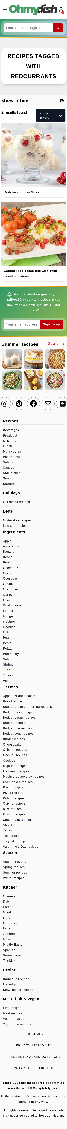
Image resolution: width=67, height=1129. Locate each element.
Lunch (7, 446)
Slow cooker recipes (18, 989)
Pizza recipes (13, 792)
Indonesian (11, 923)
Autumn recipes (14, 861)
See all (55, 343)
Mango (8, 616)
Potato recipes (14, 798)
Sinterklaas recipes (17, 819)
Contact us (22, 1068)
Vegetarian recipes (17, 1024)
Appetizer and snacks (19, 696)
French (8, 907)
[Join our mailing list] (48, 403)
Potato (8, 648)
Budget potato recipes (19, 717)
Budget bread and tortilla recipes (27, 706)
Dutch (7, 901)
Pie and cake (13, 457)
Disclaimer (33, 1034)
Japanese (10, 933)
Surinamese (12, 955)
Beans (7, 557)
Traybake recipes (16, 841)
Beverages (11, 430)
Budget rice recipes (17, 728)
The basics (11, 835)
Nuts (6, 632)
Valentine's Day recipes (20, 846)
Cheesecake (12, 744)
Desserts (9, 440)
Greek (7, 912)
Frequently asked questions (33, 1056)
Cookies (9, 760)
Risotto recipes (14, 814)
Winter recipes (14, 878)
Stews (7, 825)
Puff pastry (11, 654)
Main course (12, 451)
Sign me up (51, 324)
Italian (7, 928)
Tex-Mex (9, 960)
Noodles (9, 627)
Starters (9, 483)
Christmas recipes (16, 502)
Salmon (8, 659)
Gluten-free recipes (17, 520)
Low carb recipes (15, 525)
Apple (7, 541)
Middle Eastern (14, 944)
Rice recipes (12, 808)
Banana (9, 551)
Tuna (6, 670)
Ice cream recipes (16, 771)
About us (47, 1068)
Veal (6, 680)
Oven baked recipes (18, 782)
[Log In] (61, 9)
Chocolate (10, 567)
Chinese (9, 896)
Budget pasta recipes (19, 712)
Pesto (7, 643)
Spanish (9, 950)
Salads (8, 462)
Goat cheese (12, 605)
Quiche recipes (14, 803)
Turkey (8, 675)
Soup (7, 478)
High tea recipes (15, 766)
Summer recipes (15, 872)
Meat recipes (12, 1013)
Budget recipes (14, 722)
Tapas (7, 830)
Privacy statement (33, 1045)
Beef (6, 562)
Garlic (7, 594)
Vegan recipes (13, 1018)
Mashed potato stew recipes (24, 776)
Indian (7, 917)
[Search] (58, 27)
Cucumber (10, 589)
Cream (8, 584)
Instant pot (11, 984)
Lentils (8, 610)
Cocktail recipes (15, 755)
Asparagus (11, 546)
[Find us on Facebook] (33, 403)
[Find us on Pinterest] (18, 403)
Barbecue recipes (16, 979)
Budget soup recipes (18, 733)
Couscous (10, 578)
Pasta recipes (13, 787)
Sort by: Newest (44, 115)
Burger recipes (14, 739)
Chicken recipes (15, 749)
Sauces (8, 467)
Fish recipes (12, 1008)
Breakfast (10, 435)
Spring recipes (14, 867)
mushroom (10, 621)
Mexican (9, 939)
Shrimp (8, 664)
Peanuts (9, 637)
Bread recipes (13, 701)
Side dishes (12, 473)
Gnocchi (9, 600)
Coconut (9, 573)
